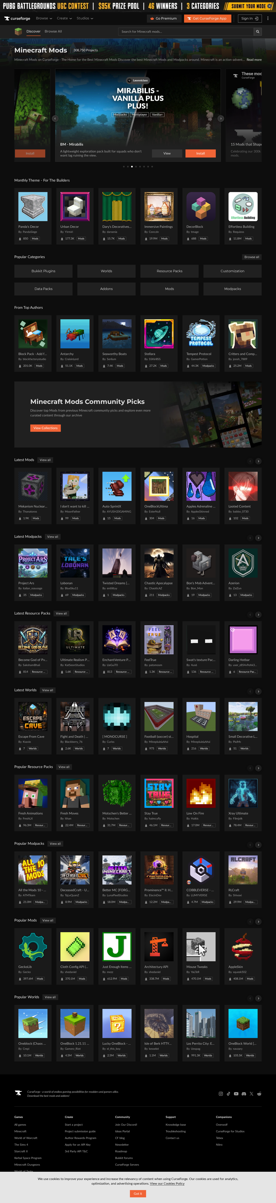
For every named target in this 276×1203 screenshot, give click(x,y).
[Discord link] (243, 1093)
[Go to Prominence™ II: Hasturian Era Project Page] (159, 879)
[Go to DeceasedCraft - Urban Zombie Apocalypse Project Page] (75, 879)
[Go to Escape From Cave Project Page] (33, 726)
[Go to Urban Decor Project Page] (75, 216)
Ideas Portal (122, 1131)
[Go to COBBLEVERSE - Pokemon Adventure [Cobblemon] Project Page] (201, 879)
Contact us (172, 1138)
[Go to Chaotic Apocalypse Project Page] (159, 572)
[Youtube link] (236, 1093)
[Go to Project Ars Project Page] (33, 572)
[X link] (251, 1093)
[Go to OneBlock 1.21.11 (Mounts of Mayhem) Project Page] (75, 1033)
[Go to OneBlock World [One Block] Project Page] (243, 1033)
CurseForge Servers (127, 1164)
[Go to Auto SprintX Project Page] (117, 496)
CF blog (120, 1138)
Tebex (219, 1138)
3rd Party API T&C (76, 1151)
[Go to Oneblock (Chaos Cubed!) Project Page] (33, 1033)
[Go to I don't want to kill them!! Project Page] (75, 496)
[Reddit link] (259, 1093)
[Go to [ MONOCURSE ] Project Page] (117, 726)
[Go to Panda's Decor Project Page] (33, 216)
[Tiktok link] (228, 1093)
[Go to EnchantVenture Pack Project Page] (117, 649)
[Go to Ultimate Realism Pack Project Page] (75, 649)
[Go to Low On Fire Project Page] (201, 803)
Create (62, 18)
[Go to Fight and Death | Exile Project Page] (75, 726)
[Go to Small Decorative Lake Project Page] (243, 726)
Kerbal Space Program (28, 1158)
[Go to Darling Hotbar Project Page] (243, 649)
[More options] (268, 19)
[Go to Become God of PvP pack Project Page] (33, 649)
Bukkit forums (124, 1158)
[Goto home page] (17, 19)
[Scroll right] (258, 461)
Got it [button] (138, 1193)
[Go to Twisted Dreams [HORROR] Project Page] (117, 572)
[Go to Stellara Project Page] (159, 343)
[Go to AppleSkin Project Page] (243, 956)
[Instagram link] (220, 1093)
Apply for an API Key (78, 1144)
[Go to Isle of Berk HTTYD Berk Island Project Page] (159, 1033)
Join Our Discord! (126, 1124)
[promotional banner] (138, 6)
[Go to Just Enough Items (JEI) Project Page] (117, 956)
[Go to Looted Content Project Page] (243, 496)
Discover (33, 31)
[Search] (258, 32)
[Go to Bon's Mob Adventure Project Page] (201, 572)
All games (20, 1124)
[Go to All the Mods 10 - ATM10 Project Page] (33, 879)
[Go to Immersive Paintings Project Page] (159, 216)
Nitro (219, 1144)
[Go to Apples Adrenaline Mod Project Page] (201, 496)
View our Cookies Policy (167, 1183)
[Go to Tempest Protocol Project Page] (201, 343)
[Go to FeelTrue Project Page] (159, 649)
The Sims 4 (21, 1144)
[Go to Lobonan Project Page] (75, 572)
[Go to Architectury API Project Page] (159, 956)
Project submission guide (80, 1131)
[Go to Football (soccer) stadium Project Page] (159, 726)
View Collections (46, 428)
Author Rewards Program (80, 1138)
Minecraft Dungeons (27, 1164)
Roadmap (121, 1151)
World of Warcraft (25, 1138)
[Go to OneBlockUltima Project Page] (159, 496)
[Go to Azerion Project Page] (243, 572)
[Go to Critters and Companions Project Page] (243, 343)
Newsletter (122, 1144)
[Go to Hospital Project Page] (201, 726)
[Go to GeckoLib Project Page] (33, 956)
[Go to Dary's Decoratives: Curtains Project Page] (117, 216)
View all (45, 460)
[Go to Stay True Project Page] (159, 803)
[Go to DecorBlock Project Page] (201, 216)
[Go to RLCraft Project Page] (243, 879)
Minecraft (20, 1131)
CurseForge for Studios (230, 1131)
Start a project (74, 1124)
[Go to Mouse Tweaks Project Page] (201, 956)
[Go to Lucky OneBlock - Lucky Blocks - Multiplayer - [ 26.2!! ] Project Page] (117, 1033)
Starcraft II (21, 1151)
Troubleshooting (176, 1131)
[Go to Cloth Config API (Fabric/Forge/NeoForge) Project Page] (75, 956)
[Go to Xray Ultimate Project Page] (243, 803)
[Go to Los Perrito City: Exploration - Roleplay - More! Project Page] (201, 1033)
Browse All (53, 31)
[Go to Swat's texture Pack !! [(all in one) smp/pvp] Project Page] (201, 649)
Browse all (251, 257)
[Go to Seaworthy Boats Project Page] (117, 343)
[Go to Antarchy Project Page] (75, 343)
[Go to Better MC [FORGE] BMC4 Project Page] (117, 879)
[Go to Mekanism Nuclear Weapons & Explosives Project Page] (33, 496)
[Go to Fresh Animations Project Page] (33, 803)
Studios (83, 18)
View (167, 153)
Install (200, 153)
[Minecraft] (18, 32)
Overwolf (222, 1124)
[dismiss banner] (269, 6)
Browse (42, 18)
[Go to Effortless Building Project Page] (243, 216)
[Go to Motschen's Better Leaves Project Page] (117, 803)
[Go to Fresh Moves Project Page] (75, 803)
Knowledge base (176, 1124)
